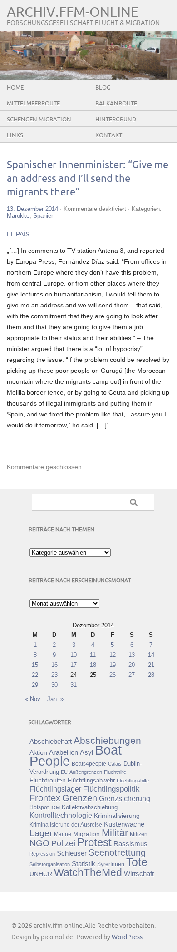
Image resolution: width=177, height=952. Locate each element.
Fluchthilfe (115, 772)
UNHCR (41, 873)
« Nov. (33, 699)
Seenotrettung (117, 852)
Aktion (38, 752)
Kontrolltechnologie (61, 815)
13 (131, 654)
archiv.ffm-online (72, 12)
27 (131, 674)
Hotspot (39, 807)
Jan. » (55, 699)
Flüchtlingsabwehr (91, 780)
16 (54, 664)
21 (151, 664)
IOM (55, 807)
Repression (42, 854)
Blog (103, 88)
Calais (115, 764)
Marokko (18, 215)
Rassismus (130, 843)
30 (54, 684)
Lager (41, 833)
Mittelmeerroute (33, 103)
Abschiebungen (107, 740)
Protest (94, 842)
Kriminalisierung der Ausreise (66, 825)
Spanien (43, 215)
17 (73, 664)
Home (15, 88)
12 (112, 654)
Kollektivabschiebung (90, 807)
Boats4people (89, 764)
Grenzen (79, 798)
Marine (62, 834)
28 (151, 674)
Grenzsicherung (124, 798)
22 (35, 674)
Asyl (86, 752)
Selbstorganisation (50, 864)
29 (35, 684)
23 (54, 674)
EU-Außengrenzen (81, 772)
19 (112, 664)
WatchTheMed (88, 872)
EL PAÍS (18, 234)
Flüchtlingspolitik (111, 788)
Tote (137, 862)
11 (93, 654)
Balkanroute (116, 103)
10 (73, 654)
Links (15, 135)
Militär (115, 832)
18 (93, 664)
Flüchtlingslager (55, 789)
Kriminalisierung (117, 815)
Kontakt (108, 135)
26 (112, 674)
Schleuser (72, 853)
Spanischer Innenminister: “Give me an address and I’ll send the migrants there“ (87, 179)
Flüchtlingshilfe (133, 780)
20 (131, 664)
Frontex (45, 798)
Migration (86, 833)
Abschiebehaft (51, 741)
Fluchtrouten (48, 780)
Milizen (139, 834)
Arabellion (63, 752)
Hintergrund (115, 119)
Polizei (63, 843)
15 (35, 664)
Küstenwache (124, 824)
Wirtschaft (139, 873)
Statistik (83, 863)
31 (73, 684)
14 (151, 654)
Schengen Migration (39, 119)
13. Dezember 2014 (32, 208)
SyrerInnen (110, 864)
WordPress (127, 937)
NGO (39, 843)
